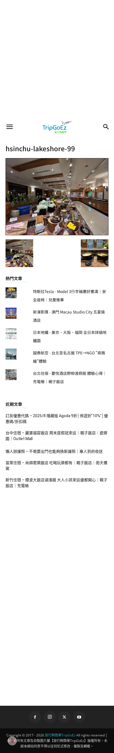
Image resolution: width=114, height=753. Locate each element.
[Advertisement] (57, 60)
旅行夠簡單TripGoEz (60, 735)
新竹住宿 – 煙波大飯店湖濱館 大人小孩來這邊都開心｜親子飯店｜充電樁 (56, 483)
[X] (64, 717)
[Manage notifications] (12, 740)
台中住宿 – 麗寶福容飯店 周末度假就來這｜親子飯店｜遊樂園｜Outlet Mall (56, 436)
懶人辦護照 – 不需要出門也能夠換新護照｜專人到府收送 (54, 451)
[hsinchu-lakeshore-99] (57, 233)
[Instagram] (49, 717)
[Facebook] (35, 717)
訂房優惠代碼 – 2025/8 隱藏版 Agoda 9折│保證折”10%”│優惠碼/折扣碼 (57, 419)
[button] (9, 126)
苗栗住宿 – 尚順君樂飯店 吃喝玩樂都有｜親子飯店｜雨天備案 (56, 466)
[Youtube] (79, 717)
